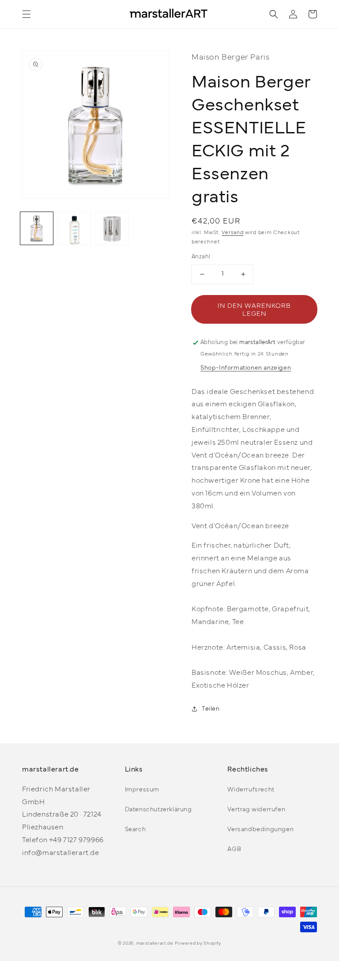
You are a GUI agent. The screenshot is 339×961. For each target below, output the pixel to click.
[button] (26, 14)
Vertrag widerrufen (256, 810)
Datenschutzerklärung (158, 810)
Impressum (142, 790)
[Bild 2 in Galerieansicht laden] (74, 228)
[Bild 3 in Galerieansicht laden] (112, 228)
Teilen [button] (211, 709)
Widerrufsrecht (250, 790)
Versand (232, 233)
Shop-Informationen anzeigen (245, 368)
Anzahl (201, 257)
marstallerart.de (154, 944)
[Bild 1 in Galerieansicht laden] (36, 228)
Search (135, 829)
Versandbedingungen (260, 829)
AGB (234, 849)
